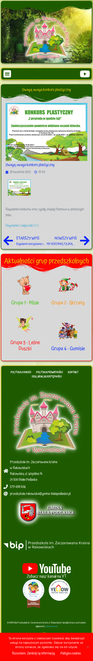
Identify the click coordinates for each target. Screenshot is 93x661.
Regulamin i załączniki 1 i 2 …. (23, 225)
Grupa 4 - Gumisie (68, 349)
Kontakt (73, 372)
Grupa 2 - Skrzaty (68, 303)
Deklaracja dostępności (47, 377)
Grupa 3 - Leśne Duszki (25, 346)
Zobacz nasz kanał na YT (47, 576)
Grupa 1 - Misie (25, 303)
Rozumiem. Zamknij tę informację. (34, 653)
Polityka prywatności (49, 372)
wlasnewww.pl (51, 626)
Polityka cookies (21, 372)
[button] (7, 74)
